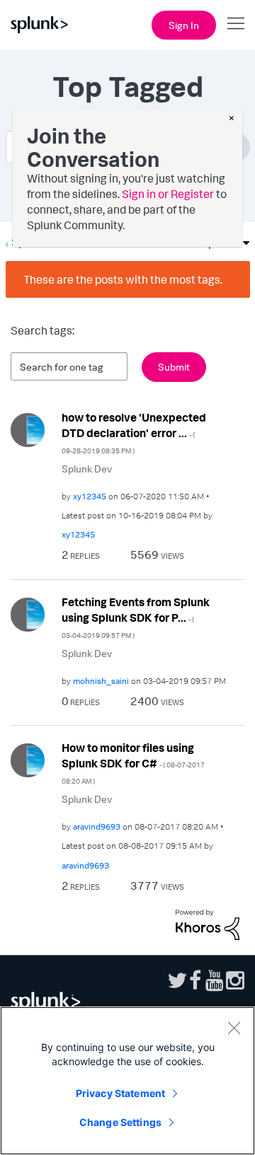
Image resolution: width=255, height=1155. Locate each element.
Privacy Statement (120, 1093)
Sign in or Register (168, 194)
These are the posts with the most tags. (122, 279)
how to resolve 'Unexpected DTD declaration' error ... (134, 432)
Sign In (184, 25)
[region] (127, 1080)
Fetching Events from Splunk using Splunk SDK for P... (136, 617)
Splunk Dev (87, 469)
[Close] (234, 1028)
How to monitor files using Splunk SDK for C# (133, 763)
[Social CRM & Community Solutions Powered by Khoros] (207, 923)
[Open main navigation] (235, 23)
